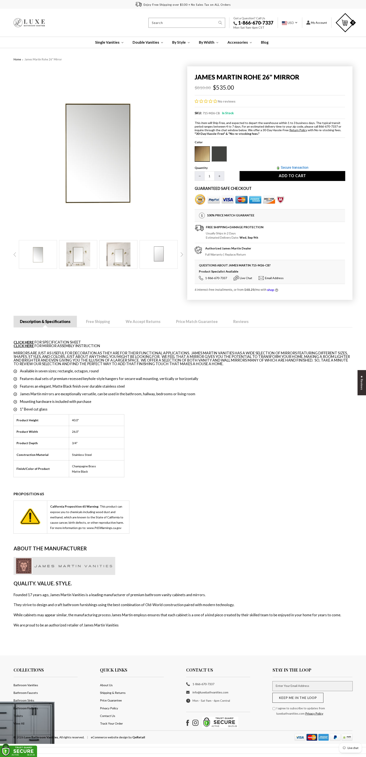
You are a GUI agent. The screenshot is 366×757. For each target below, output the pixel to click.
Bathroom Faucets (26, 692)
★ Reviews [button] (362, 382)
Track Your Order (111, 723)
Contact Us (107, 716)
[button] (106, 42)
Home (17, 59)
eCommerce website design (110, 737)
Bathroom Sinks (24, 700)
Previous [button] (15, 254)
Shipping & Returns (113, 692)
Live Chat (246, 278)
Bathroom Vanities (26, 685)
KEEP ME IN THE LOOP (298, 698)
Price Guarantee (111, 700)
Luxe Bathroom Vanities (41, 737)
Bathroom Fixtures (26, 708)
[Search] (220, 22)
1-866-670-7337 (255, 23)
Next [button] (181, 254)
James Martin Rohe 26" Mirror (43, 59)
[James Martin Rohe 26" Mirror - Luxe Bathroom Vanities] (98, 151)
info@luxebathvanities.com (210, 692)
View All (19, 723)
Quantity (201, 168)
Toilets (18, 716)
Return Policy (298, 130)
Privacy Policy (109, 708)
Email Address (274, 278)
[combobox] (187, 23)
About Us (106, 685)
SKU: (198, 113)
